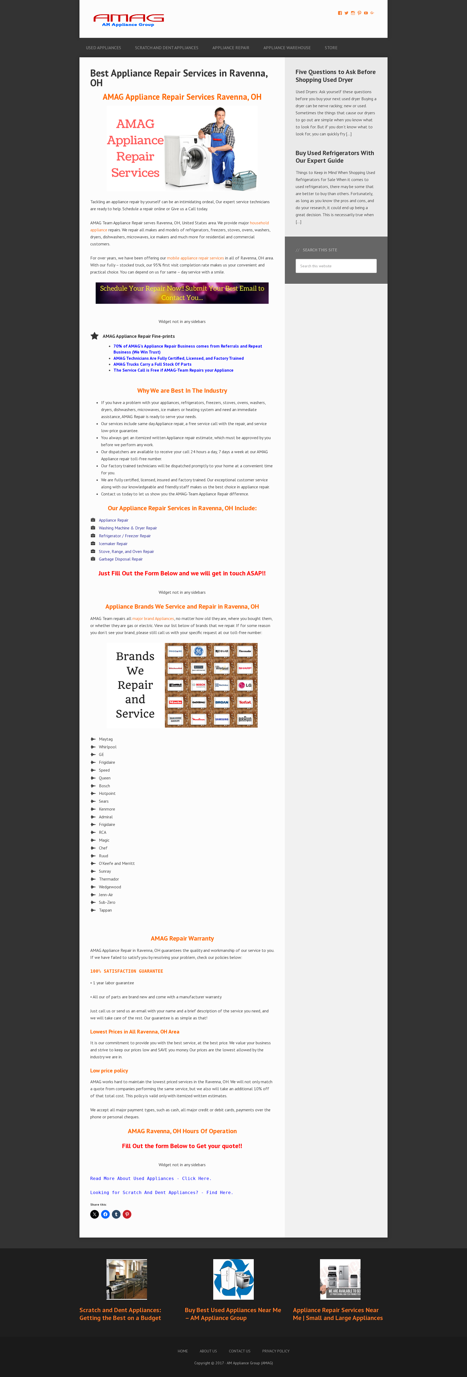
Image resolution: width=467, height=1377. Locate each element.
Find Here (218, 1192)
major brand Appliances (153, 618)
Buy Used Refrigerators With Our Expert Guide (335, 157)
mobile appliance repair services (195, 258)
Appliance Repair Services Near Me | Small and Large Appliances (338, 1314)
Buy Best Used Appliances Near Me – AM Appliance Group (233, 1314)
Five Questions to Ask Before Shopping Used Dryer (336, 76)
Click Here (195, 1178)
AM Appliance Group (130, 19)
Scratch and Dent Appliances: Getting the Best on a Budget (120, 1314)
